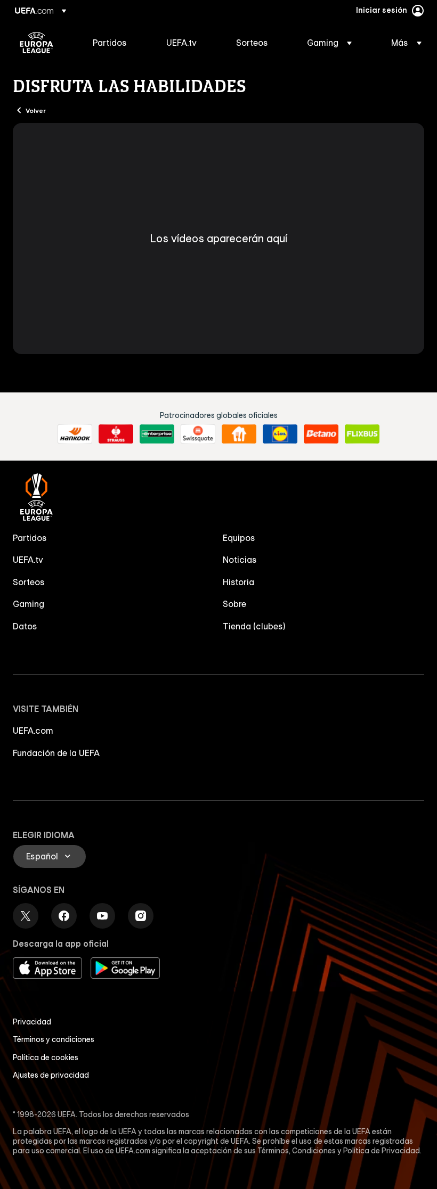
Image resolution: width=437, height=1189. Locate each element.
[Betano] (321, 434)
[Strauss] (116, 434)
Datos (25, 626)
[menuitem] (116, 42)
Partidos (30, 538)
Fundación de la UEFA (56, 753)
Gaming (28, 604)
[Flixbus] (362, 434)
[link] (110, 42)
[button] (329, 42)
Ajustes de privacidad (51, 1075)
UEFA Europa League (36, 42)
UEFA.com (33, 730)
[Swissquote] (198, 434)
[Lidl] (280, 434)
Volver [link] (36, 110)
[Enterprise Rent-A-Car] (157, 434)
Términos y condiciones (53, 1039)
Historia (238, 582)
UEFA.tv (28, 559)
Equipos (239, 538)
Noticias (240, 559)
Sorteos (29, 582)
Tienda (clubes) (254, 626)
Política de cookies (45, 1057)
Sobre (234, 604)
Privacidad (32, 1022)
